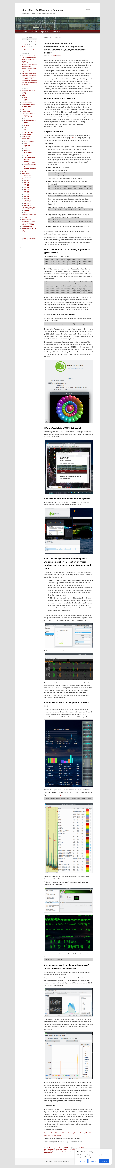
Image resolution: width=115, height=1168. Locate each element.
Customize (82, 1161)
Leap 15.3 (65, 1149)
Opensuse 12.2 (27, 200)
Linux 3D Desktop (26, 134)
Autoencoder (27, 140)
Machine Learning (26, 138)
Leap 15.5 (26, 189)
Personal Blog (25, 240)
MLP (25, 154)
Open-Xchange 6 (28, 177)
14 (25, 44)
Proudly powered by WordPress (61, 1161)
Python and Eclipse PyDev (29, 209)
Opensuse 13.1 (27, 203)
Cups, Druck (25, 94)
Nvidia (69, 1148)
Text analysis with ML (29, 163)
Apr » (33, 49)
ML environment (28, 152)
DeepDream (27, 145)
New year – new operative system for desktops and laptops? (29, 70)
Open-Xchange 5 (28, 175)
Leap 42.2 (26, 194)
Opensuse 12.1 (27, 198)
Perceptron (26, 156)
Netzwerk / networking (27, 170)
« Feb (24, 49)
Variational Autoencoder (30, 168)
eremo (59, 55)
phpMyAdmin (27, 125)
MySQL (26, 122)
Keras (25, 148)
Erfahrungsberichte (54, 1148)
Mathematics (27, 150)
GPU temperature (86, 1148)
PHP (25, 124)
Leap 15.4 (64, 1148)
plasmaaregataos (58, 795)
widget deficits (48, 1152)
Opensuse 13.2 (27, 205)
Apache (26, 115)
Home (25, 32)
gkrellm (78, 1148)
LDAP (23, 131)
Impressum (44, 32)
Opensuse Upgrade (49, 1151)
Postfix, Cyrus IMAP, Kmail (29, 207)
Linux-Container (26, 136)
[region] (93, 1157)
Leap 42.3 (26, 196)
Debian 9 (26, 99)
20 (22, 46)
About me (33, 32)
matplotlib (26, 210)
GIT (25, 118)
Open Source (25, 172)
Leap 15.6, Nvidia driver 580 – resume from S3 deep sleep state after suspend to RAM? (29, 75)
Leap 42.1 (26, 193)
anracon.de (25, 246)
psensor (67, 1151)
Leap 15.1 (26, 182)
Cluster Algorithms (29, 141)
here (72, 138)
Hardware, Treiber (26, 106)
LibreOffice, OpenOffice (28, 133)
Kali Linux (26, 101)
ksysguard (59, 1149)
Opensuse (24, 179)
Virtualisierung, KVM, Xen (28, 225)
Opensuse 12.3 (27, 202)
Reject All (93, 1161)
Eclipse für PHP (28, 117)
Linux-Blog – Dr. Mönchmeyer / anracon (42, 10)
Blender (24, 92)
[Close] (110, 1150)
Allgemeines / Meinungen (28, 90)
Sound (23, 216)
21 (25, 46)
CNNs (25, 143)
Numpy (25, 212)
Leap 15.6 (26, 191)
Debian (23, 95)
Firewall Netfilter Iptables (28, 104)
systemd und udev (26, 219)
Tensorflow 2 (27, 161)
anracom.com (25, 248)
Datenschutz (56, 32)
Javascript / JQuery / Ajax (30, 120)
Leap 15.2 (26, 184)
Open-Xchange (25, 173)
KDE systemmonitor (49, 1149)
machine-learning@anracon (29, 238)
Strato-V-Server (26, 218)
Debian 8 (26, 97)
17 (31, 44)
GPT (25, 147)
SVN (25, 127)
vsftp (25, 129)
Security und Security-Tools (29, 214)
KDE (23, 110)
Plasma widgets (60, 1151)
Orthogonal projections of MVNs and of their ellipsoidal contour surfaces (29, 64)
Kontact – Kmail (26, 111)
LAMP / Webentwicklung (28, 113)
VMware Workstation (27, 226)
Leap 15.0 (26, 180)
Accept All (104, 1161)
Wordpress (24, 232)
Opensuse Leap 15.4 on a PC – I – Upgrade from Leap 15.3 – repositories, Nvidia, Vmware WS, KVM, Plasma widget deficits (65, 48)
